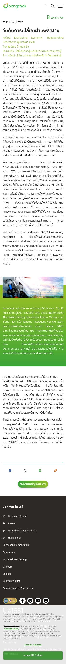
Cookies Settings (33, 645)
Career (12, 523)
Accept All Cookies (33, 655)
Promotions (9, 552)
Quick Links (14, 538)
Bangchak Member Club (16, 545)
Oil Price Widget (11, 581)
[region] (33, 634)
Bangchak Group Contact (22, 531)
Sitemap (7, 567)
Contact (7, 574)
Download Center (17, 516)
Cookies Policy (11, 629)
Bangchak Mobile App (15, 559)
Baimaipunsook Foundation (18, 588)
